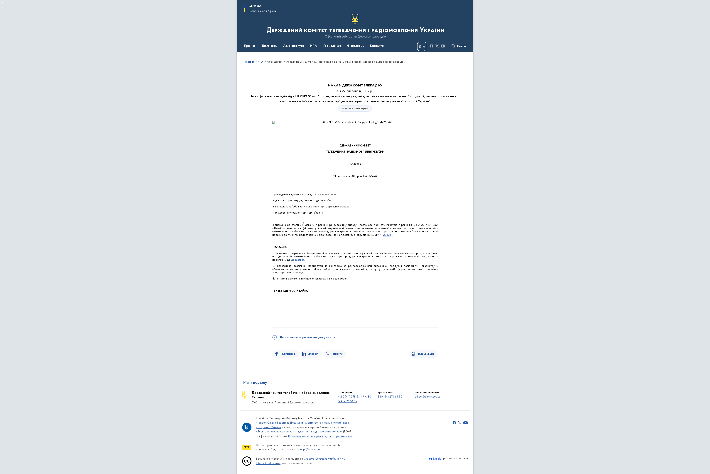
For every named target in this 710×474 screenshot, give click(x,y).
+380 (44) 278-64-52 (389, 396)
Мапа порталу (255, 383)
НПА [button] (313, 46)
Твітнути (337, 353)
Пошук (462, 46)
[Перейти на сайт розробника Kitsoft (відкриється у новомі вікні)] (435, 458)
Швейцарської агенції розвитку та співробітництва (320, 436)
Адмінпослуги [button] (293, 46)
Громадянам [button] (332, 46)
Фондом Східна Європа (271, 422)
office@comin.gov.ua (427, 396)
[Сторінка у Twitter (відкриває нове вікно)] (437, 46)
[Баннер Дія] (421, 46)
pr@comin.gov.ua (313, 449)
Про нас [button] (250, 46)
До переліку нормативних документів (307, 337)
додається (297, 259)
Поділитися (287, 353)
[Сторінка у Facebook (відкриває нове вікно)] (431, 46)
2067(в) (388, 234)
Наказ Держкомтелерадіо (355, 108)
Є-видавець (355, 46)
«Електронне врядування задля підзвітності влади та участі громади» (299, 431)
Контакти (377, 46)
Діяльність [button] (269, 46)
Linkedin (313, 353)
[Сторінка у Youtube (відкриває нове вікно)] (443, 46)
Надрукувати (425, 353)
